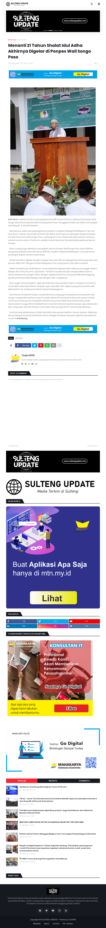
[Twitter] (34, 345)
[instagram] (29, 364)
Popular (22, 781)
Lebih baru (14, 446)
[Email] (53, 345)
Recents (53, 781)
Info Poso (22, 39)
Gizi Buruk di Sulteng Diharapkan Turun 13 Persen (43, 787)
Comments (84, 781)
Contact (56, 923)
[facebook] (22, 364)
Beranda (12, 39)
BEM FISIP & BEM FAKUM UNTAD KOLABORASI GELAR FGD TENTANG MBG (51, 822)
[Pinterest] (41, 345)
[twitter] (25, 364)
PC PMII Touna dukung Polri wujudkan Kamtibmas (43, 859)
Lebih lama (91, 446)
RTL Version (68, 923)
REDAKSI (36, 923)
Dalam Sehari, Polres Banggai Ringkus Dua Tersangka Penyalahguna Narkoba (57, 834)
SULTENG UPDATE (49, 919)
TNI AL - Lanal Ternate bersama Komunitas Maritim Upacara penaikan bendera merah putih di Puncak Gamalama (58, 799)
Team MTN (28, 355)
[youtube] (32, 364)
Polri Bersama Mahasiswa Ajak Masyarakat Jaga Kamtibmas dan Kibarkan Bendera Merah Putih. (56, 811)
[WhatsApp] (47, 345)
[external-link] (36, 364)
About (46, 923)
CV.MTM (72, 919)
